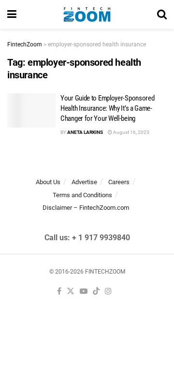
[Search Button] (162, 14)
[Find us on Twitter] (70, 291)
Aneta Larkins (85, 132)
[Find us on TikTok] (96, 291)
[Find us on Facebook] (59, 291)
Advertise (84, 182)
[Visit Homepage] (86, 14)
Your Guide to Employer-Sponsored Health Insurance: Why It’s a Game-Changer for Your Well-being (107, 108)
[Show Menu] (11, 14)
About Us (48, 182)
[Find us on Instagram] (108, 291)
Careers (119, 182)
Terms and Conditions (82, 195)
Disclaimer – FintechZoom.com (86, 207)
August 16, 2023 (130, 132)
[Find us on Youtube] (83, 291)
